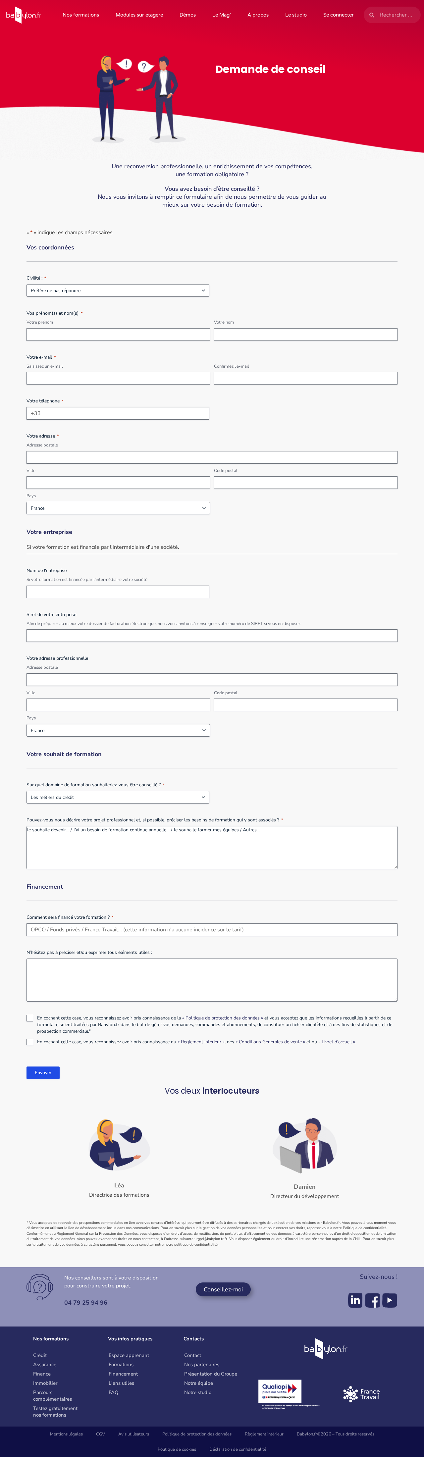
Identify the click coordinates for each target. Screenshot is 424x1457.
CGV (100, 1434)
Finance (42, 1374)
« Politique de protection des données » (222, 1018)
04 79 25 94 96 (85, 1303)
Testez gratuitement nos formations (55, 1411)
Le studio (296, 15)
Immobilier (45, 1383)
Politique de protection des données (197, 1434)
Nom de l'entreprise (46, 570)
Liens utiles (121, 1383)
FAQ (114, 1392)
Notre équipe (198, 1383)
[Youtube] (390, 1300)
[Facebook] (372, 1300)
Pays (31, 496)
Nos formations (81, 15)
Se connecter (338, 15)
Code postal (226, 471)
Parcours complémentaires (52, 1395)
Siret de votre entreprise (51, 614)
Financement (123, 1374)
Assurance (44, 1364)
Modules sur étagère (139, 15)
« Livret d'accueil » (336, 1042)
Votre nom (224, 322)
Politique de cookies (177, 1449)
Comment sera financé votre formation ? (69, 917)
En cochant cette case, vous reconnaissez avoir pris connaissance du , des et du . (196, 1042)
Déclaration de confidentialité (237, 1449)
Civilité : (36, 278)
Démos (188, 15)
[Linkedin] (355, 1300)
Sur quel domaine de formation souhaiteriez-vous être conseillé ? (95, 785)
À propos (258, 15)
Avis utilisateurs (133, 1434)
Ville (30, 471)
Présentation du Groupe (210, 1374)
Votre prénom (39, 322)
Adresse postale (42, 445)
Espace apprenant (129, 1355)
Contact (192, 1355)
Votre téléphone (44, 401)
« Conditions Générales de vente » (270, 1042)
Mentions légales (66, 1434)
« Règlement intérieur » (201, 1042)
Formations (121, 1364)
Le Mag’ (221, 15)
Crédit (40, 1355)
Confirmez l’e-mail (231, 366)
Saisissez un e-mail (44, 366)
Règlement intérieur (264, 1434)
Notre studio (197, 1392)
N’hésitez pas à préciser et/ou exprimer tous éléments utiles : (89, 952)
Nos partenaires (201, 1364)
